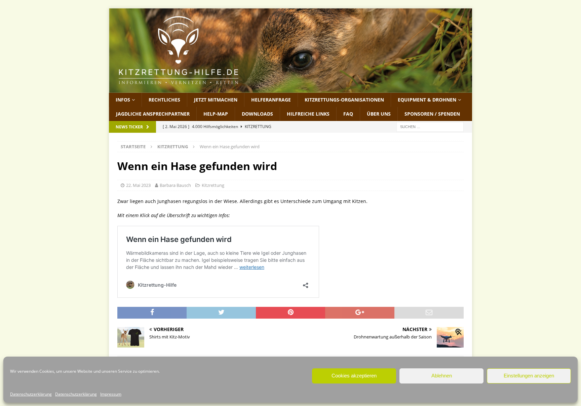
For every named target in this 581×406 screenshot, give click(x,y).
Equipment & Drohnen (427, 99)
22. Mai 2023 (138, 185)
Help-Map (215, 114)
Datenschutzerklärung (31, 394)
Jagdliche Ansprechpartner (153, 114)
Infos (123, 99)
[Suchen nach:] (430, 126)
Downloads (257, 114)
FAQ (348, 114)
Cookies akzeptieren (354, 375)
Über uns (379, 114)
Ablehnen (441, 375)
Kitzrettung (213, 185)
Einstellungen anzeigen (529, 375)
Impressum (110, 394)
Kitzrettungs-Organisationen (344, 99)
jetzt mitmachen (215, 99)
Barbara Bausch (175, 185)
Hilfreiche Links (308, 114)
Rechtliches (164, 99)
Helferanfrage (271, 99)
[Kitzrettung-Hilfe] (290, 88)
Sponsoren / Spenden (432, 114)
